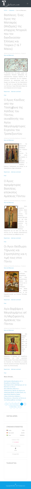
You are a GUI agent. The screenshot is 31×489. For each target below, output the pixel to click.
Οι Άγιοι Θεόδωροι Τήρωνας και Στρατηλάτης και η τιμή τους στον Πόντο (15, 254)
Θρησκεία (11, 10)
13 (24, 404)
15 (14, 407)
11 (18, 404)
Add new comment (16, 91)
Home (5, 10)
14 (11, 407)
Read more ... (7, 91)
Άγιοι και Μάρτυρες (9, 55)
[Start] (6, 404)
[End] (20, 406)
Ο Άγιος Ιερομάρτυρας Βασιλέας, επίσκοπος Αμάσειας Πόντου (14, 188)
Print (5, 95)
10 (15, 404)
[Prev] (9, 404)
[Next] (17, 406)
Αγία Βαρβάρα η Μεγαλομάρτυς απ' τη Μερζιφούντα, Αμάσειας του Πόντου (15, 316)
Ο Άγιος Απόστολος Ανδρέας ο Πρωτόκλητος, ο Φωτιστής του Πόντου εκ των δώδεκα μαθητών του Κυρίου (15, 398)
